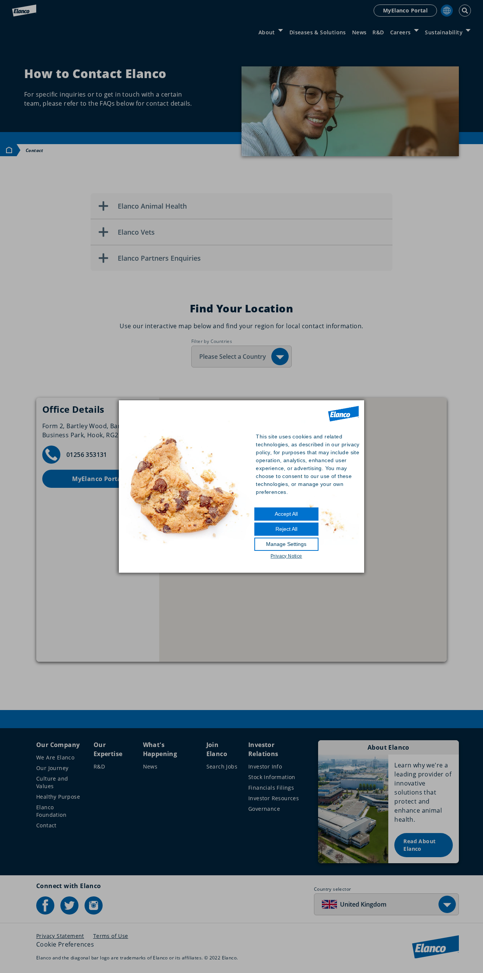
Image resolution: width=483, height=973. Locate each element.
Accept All (286, 514)
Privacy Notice (286, 556)
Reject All (286, 529)
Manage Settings (286, 544)
